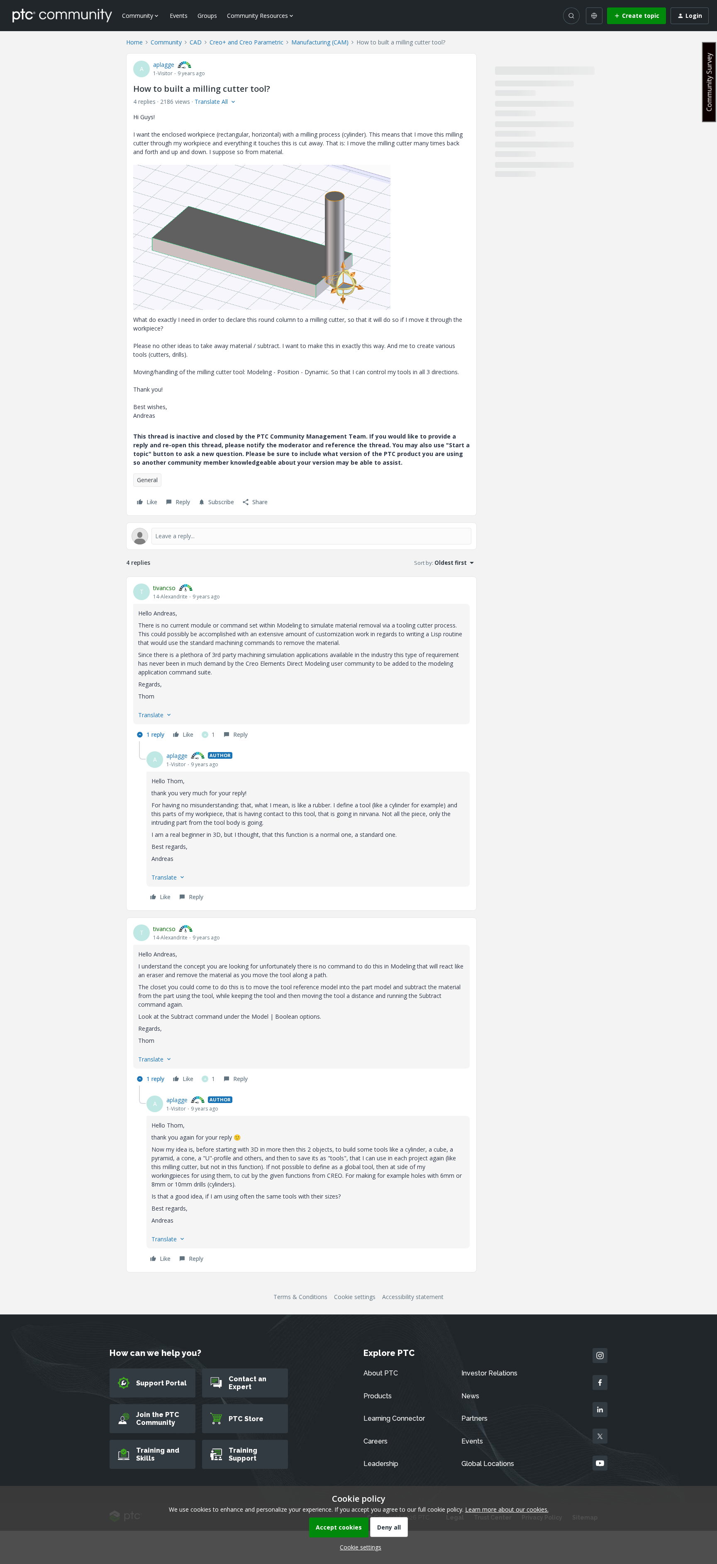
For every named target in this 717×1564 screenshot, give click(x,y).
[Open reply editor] (301, 536)
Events (179, 16)
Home (134, 42)
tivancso (164, 588)
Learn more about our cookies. (507, 1509)
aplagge (163, 65)
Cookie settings (355, 1297)
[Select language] (594, 15)
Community (166, 42)
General (147, 480)
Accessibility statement (413, 1297)
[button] (636, 15)
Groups (207, 16)
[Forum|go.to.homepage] (62, 15)
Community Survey (709, 82)
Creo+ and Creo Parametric (246, 42)
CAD (196, 42)
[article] (301, 662)
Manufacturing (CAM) (320, 42)
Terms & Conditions (300, 1297)
